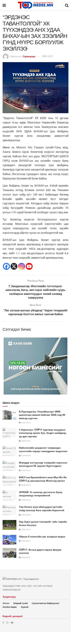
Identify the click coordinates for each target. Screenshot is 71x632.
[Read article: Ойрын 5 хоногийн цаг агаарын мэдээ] (9, 540)
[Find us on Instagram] (7, 622)
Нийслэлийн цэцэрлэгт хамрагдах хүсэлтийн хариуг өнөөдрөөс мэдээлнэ (43, 449)
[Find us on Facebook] (3, 622)
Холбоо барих (10, 606)
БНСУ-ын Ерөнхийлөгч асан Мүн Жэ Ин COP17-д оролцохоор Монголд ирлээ (43, 478)
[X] (14, 266)
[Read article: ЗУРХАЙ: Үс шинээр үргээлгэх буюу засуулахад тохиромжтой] (9, 495)
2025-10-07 (47, 56)
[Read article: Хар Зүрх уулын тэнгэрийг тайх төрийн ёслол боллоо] (9, 525)
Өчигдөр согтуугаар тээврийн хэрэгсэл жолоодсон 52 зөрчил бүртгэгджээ (43, 464)
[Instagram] (21, 266)
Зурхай (24, 606)
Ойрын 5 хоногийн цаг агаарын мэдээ (42, 536)
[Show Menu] (4, 5)
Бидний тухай (20, 603)
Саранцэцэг (29, 56)
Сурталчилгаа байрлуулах (45, 603)
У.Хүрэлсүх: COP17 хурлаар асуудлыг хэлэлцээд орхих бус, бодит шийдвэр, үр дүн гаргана (43, 433)
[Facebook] (6, 266)
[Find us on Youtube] (12, 622)
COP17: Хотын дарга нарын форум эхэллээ (40, 551)
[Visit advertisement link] (35, 366)
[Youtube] (29, 266)
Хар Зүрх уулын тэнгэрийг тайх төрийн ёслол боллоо (43, 523)
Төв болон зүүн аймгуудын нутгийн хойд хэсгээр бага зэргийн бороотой (41, 508)
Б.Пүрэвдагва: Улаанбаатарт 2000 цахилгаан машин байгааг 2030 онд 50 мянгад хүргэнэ (42, 415)
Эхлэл (6, 603)
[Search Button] (66, 5)
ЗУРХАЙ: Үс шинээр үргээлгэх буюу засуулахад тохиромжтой (40, 493)
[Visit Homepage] (35, 5)
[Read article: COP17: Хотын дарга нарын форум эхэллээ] (9, 553)
